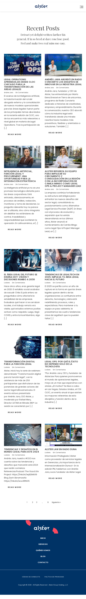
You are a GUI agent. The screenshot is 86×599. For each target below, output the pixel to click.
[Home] (41, 6)
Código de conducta (31, 577)
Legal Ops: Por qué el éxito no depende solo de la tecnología (61, 364)
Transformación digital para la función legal (19, 362)
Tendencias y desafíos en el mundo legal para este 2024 (21, 450)
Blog (43, 556)
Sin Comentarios (21, 92)
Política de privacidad (54, 577)
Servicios (43, 544)
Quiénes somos (43, 550)
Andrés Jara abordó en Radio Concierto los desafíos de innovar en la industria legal (63, 82)
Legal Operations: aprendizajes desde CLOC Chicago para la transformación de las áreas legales (19, 84)
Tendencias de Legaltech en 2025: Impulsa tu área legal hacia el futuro (62, 277)
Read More (15, 134)
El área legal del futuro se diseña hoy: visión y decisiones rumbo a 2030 (20, 277)
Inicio (43, 538)
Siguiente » (56, 502)
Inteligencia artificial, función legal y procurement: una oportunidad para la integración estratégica (20, 176)
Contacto (43, 562)
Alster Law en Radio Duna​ (61, 449)
